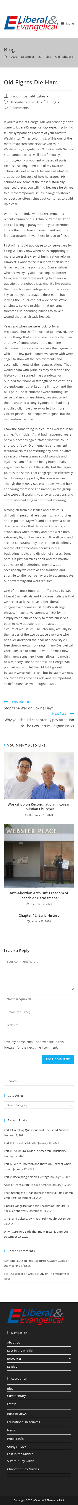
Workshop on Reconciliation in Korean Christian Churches (39, 806)
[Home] (5, 57)
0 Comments (19, 108)
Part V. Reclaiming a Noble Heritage (26, 1177)
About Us (13, 1342)
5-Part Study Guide (20, 1461)
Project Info (15, 1439)
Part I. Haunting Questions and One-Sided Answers (36, 1130)
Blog (52, 102)
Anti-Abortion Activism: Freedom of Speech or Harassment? (39, 895)
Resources (14, 1358)
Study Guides (16, 1447)
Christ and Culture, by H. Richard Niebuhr (30, 1218)
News (11, 1430)
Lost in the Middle (20, 1350)
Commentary (16, 1396)
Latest (11, 1404)
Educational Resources (23, 1422)
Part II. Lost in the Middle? (20, 1143)
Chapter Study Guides (23, 1469)
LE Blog (12, 1366)
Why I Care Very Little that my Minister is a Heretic (36, 1232)
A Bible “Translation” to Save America (27, 1185)
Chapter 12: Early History (39, 915)
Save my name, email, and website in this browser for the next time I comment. (34, 1044)
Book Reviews (17, 1414)
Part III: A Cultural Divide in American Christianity (35, 1151)
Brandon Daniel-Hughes (27, 96)
